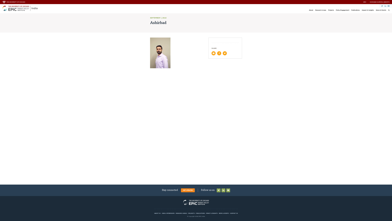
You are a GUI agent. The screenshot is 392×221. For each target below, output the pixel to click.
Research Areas (320, 10)
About (311, 10)
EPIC (364, 2)
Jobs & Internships (168, 213)
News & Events (381, 10)
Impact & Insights (368, 10)
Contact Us (234, 213)
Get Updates (188, 190)
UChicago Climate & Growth (379, 2)
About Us (157, 213)
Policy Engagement (342, 10)
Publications (355, 10)
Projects (331, 10)
